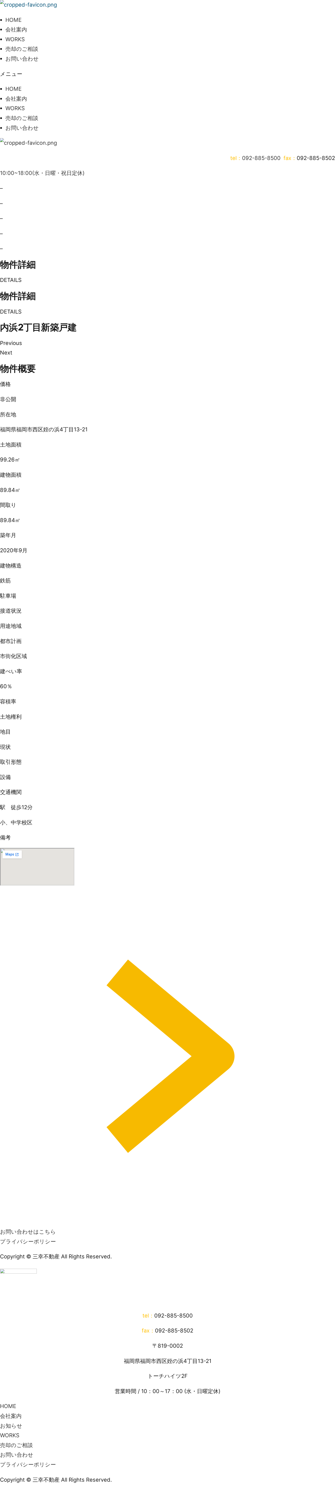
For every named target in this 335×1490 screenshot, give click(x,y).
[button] (167, 74)
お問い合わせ (22, 58)
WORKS (15, 39)
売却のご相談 (21, 49)
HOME (13, 20)
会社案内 (16, 29)
